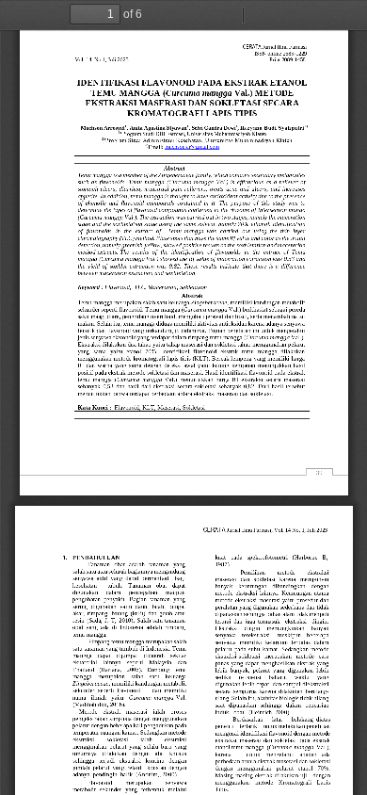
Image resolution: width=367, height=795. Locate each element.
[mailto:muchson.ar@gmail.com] (191, 146)
